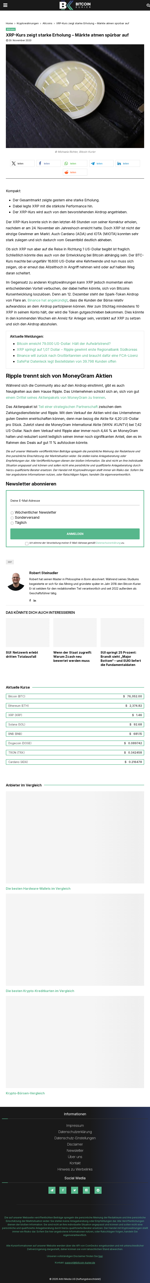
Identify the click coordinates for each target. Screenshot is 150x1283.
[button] (22, 163)
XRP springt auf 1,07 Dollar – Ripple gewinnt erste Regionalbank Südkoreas (77, 349)
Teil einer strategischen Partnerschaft (68, 407)
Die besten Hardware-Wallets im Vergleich (38, 888)
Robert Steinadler (43, 573)
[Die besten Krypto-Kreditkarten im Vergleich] (75, 940)
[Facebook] (62, 1190)
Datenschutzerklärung (108, 542)
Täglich (20, 522)
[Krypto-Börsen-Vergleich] (75, 1042)
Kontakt (75, 1163)
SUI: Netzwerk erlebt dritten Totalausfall (22, 654)
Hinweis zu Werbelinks (75, 1169)
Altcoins (11, 29)
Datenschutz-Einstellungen (75, 1138)
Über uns (75, 1157)
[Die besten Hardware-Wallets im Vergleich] (75, 837)
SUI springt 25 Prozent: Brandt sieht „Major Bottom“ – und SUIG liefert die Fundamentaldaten (121, 658)
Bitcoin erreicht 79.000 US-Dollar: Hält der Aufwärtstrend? (64, 344)
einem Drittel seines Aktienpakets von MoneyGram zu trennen (55, 397)
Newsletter (75, 1150)
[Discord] (86, 1190)
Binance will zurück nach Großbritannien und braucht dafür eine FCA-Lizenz (77, 355)
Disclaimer (75, 1144)
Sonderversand (26, 517)
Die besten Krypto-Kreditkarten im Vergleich (40, 991)
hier (100, 1256)
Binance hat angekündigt (48, 300)
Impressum (75, 1125)
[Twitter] (74, 1190)
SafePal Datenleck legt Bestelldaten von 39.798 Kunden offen (66, 361)
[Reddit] (98, 1190)
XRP (10, 562)
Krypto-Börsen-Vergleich (25, 1093)
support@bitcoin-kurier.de (80, 1262)
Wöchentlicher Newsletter (35, 512)
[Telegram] (51, 1190)
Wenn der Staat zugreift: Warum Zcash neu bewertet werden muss (72, 656)
